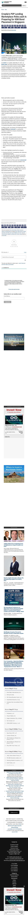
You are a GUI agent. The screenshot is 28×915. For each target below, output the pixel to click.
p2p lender (3, 232)
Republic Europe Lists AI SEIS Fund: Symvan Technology (15, 797)
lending (24, 231)
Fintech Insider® (14, 846)
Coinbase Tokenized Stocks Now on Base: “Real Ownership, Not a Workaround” (15, 791)
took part (13, 129)
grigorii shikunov (20, 231)
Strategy (14, 881)
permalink (4, 235)
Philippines (16, 232)
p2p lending (7, 232)
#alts (20, 824)
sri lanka (17, 234)
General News (14, 230)
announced (23, 160)
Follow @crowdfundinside (14, 289)
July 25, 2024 (15, 832)
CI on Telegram (14, 870)
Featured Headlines (14, 874)
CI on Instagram (14, 868)
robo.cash (19, 232)
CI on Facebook (14, 865)
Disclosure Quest (14, 848)
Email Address (7, 296)
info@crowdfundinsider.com (15, 857)
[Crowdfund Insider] (6, 2)
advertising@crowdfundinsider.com (17, 860)
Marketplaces (14, 878)
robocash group (4, 234)
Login (25, 252)
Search (24, 5)
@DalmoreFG (11, 825)
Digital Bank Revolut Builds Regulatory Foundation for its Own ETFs (15, 772)
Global (18, 230)
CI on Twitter (14, 863)
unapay (21, 234)
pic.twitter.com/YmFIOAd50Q (15, 829)
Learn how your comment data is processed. (13, 263)
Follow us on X (14, 812)
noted (4, 63)
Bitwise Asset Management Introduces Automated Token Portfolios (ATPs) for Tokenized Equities (15, 779)
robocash (23, 232)
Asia (6, 9)
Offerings (14, 883)
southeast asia (13, 234)
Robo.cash (4, 64)
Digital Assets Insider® (14, 849)
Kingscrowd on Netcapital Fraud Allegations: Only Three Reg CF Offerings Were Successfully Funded (15, 786)
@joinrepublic (18, 825)
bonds (16, 231)
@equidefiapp (14, 827)
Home (2, 9)
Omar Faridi (14, 30)
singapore (9, 234)
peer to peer (12, 232)
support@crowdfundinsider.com (16, 858)
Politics (14, 880)
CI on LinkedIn (14, 867)
